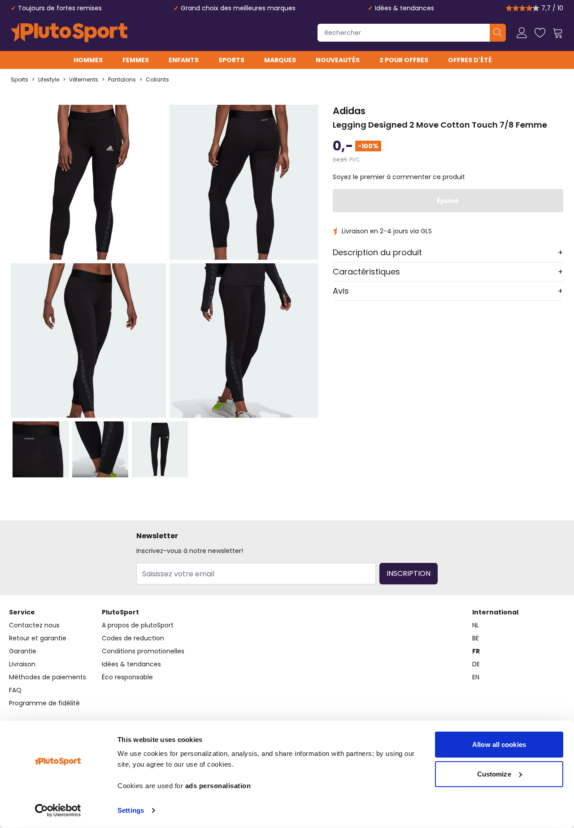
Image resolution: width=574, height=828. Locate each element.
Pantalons (122, 79)
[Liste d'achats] (540, 32)
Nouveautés (338, 60)
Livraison (22, 664)
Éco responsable (127, 677)
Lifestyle (48, 79)
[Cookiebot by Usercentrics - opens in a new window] (58, 810)
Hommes (88, 60)
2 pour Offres (403, 60)
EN (475, 677)
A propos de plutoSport (138, 625)
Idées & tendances (404, 8)
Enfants (184, 60)
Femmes (135, 60)
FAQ (15, 690)
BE (475, 638)
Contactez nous (34, 625)
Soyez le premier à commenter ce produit (399, 176)
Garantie (22, 651)
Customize (494, 773)
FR (476, 651)
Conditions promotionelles (143, 651)
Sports (231, 60)
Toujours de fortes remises (60, 8)
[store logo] (69, 32)
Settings (130, 810)
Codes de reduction (133, 638)
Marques (280, 60)
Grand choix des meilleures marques (238, 8)
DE (476, 664)
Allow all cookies (499, 744)
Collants (157, 79)
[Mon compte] (522, 32)
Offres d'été (470, 60)
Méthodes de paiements (47, 677)
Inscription (408, 573)
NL (475, 625)
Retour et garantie (37, 638)
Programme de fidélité (44, 703)
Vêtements (83, 79)
